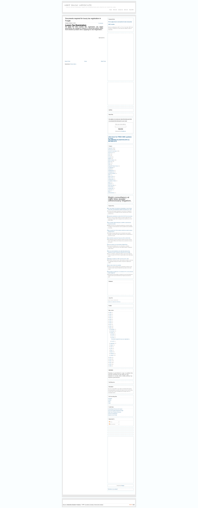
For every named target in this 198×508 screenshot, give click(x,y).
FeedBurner (123, 131)
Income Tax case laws (112, 151)
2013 (110, 359)
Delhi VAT (110, 183)
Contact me (120, 9)
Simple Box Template (71, 504)
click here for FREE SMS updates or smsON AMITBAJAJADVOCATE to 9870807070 (120, 139)
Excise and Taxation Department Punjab (115, 410)
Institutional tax (111, 170)
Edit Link (115, 9)
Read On (102, 38)
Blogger (122, 485)
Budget (109, 158)
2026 (110, 312)
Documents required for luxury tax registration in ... (120, 339)
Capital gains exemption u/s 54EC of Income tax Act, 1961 (118, 258)
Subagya (79, 504)
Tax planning (110, 167)
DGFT (109, 182)
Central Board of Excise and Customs (115, 409)
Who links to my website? (113, 489)
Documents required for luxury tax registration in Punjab (83, 19)
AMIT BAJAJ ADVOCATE (78, 5)
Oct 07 (112, 335)
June (111, 348)
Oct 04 (112, 337)
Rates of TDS (111, 176)
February (112, 353)
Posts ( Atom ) (73, 64)
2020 (110, 319)
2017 (110, 324)
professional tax (111, 192)
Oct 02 (112, 341)
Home (110, 9)
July (111, 346)
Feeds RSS (131, 9)
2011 (110, 362)
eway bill (110, 168)
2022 (110, 315)
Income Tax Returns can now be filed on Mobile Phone (117, 244)
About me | (65, 504)
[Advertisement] (78, 48)
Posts (111, 421)
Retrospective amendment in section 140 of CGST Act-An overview (119, 216)
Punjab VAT (110, 148)
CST (109, 155)
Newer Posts (67, 61)
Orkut (109, 401)
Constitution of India (112, 180)
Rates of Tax (110, 177)
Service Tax (110, 152)
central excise (111, 179)
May (111, 350)
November (112, 331)
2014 (110, 357)
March (111, 351)
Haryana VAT (110, 188)
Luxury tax (110, 189)
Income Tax (110, 149)
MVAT (109, 174)
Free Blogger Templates (89, 504)
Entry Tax (110, 161)
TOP (134, 504)
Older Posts (103, 61)
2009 (110, 365)
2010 (110, 364)
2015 (110, 327)
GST (109, 154)
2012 (110, 360)
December (112, 329)
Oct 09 (112, 334)
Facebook (110, 398)
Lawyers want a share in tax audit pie (114, 265)
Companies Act (111, 171)
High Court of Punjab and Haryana (114, 412)
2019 (110, 321)
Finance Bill (110, 186)
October (112, 332)
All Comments (112, 424)
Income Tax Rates (111, 173)
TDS (109, 164)
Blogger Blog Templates (98, 504)
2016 (110, 326)
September (112, 343)
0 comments (100, 23)
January (112, 355)
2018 (110, 322)
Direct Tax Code (111, 185)
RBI (109, 191)
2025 (110, 314)
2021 (110, 317)
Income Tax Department (112, 413)
